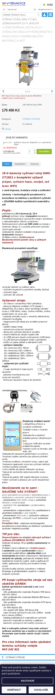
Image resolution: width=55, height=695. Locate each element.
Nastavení (27, 681)
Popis (7, 164)
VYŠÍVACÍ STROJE (31, 119)
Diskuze (34, 164)
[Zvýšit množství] (35, 150)
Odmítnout (14, 690)
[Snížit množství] (35, 152)
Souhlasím (41, 690)
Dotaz (8, 129)
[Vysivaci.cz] (13, 3)
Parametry (20, 164)
